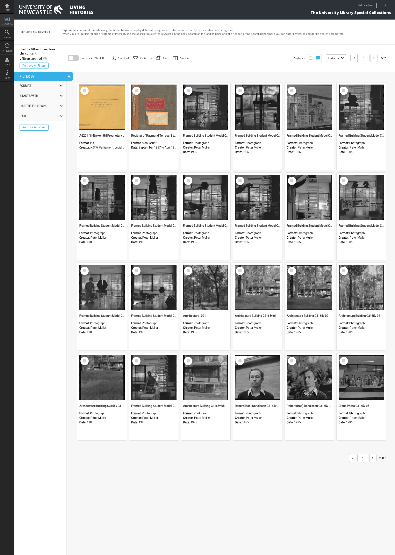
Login (7, 64)
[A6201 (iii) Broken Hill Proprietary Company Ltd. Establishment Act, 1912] (102, 107)
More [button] (7, 78)
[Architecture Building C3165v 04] (361, 287)
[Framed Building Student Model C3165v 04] (361, 197)
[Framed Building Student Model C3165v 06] (257, 197)
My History (7, 51)
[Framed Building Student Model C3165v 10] (361, 107)
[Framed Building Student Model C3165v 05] (309, 197)
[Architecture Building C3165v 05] (205, 377)
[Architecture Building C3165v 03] (102, 377)
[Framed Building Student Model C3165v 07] (205, 197)
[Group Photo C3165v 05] (361, 377)
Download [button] (120, 58)
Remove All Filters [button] (34, 65)
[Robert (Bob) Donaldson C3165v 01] (309, 377)
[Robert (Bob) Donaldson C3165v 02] (257, 377)
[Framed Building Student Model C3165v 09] (102, 197)
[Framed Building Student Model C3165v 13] (205, 107)
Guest (370, 5)
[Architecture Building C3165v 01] (257, 287)
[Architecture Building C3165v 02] (309, 287)
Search (7, 37)
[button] (142, 58)
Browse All (7, 23)
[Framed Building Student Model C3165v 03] (102, 287)
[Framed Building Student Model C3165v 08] (154, 197)
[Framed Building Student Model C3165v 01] (154, 377)
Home (7, 10)
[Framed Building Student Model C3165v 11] (309, 107)
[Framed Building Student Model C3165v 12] (257, 107)
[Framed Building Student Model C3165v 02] (154, 287)
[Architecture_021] (205, 287)
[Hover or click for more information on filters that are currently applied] (45, 58)
